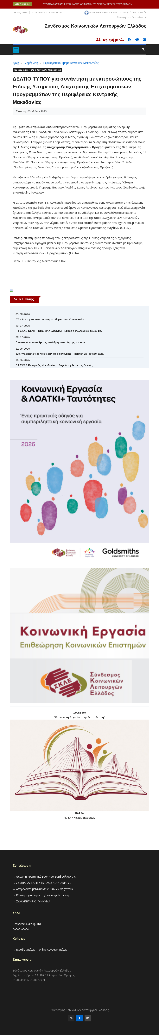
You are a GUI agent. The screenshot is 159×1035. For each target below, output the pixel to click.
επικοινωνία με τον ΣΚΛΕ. (47, 12)
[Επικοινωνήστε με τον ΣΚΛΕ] (143, 40)
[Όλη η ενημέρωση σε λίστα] (128, 40)
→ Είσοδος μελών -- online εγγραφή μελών (40, 949)
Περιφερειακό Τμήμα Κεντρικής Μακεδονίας (71, 63)
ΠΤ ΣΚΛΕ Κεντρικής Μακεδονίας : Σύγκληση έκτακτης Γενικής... (55, 365)
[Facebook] (79, 1018)
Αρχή (16, 63)
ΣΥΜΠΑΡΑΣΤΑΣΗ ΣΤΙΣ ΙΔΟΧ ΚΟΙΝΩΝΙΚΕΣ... (44, 883)
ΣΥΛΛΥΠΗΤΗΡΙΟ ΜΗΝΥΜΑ (33, 901)
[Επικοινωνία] (88, 1018)
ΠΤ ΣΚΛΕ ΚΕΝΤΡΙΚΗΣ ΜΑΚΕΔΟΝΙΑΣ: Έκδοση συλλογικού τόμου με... (59, 330)
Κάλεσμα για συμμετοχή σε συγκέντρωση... (43, 895)
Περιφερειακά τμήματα (27, 924)
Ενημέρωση (30, 63)
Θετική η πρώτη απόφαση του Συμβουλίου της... (46, 876)
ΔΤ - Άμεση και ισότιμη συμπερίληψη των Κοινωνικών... (51, 319)
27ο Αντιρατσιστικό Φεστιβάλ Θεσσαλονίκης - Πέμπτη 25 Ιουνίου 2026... (60, 353)
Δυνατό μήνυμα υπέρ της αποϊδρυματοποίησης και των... (51, 342)
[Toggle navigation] (16, 50)
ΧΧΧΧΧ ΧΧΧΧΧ (21, 928)
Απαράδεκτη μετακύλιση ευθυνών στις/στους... (45, 889)
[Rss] (71, 1018)
